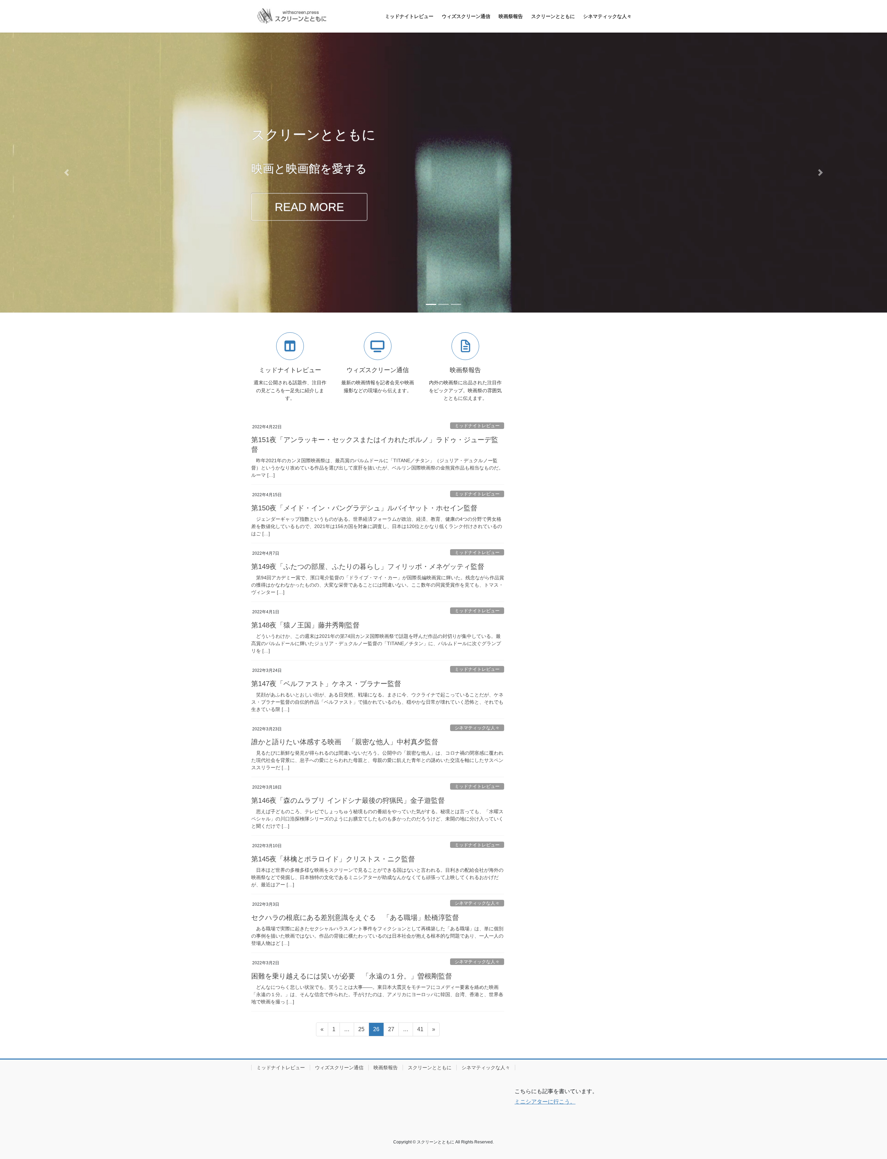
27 (391, 1031)
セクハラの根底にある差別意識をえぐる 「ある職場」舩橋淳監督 (355, 917)
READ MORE (309, 206)
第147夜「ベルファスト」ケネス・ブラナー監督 (326, 683)
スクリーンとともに (429, 1067)
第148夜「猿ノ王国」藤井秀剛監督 (305, 625)
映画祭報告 (386, 1067)
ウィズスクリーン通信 (339, 1067)
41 (420, 1031)
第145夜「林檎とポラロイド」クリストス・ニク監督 (333, 859)
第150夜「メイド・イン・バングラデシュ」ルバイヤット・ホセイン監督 (364, 508)
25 (361, 1031)
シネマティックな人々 (477, 727)
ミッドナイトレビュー (477, 425)
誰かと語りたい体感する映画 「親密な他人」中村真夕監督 (344, 742)
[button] (66, 173)
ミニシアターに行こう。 (545, 1102)
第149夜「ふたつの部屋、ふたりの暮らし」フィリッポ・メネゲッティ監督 (367, 566)
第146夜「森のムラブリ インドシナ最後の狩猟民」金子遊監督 (348, 800)
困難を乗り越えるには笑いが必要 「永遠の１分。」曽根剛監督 (351, 976)
